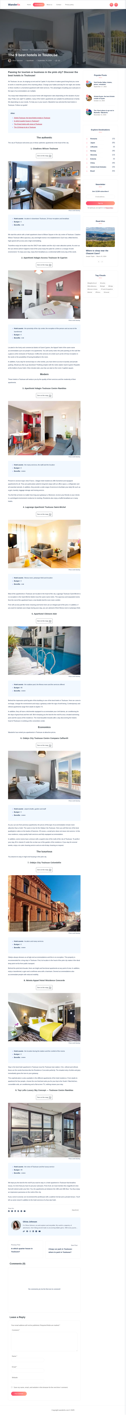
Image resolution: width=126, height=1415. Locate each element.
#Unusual (106, 292)
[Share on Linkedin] (15, 1211)
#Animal (89, 292)
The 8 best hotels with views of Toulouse (28, 124)
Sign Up (100, 203)
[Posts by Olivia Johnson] (9, 60)
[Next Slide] (102, 261)
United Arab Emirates (98, 167)
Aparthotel (30, 60)
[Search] (111, 4)
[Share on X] (12, 1211)
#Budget (102, 286)
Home (29, 4)
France (10, 50)
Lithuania (93, 147)
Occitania (17, 50)
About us (49, 4)
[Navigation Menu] (116, 4)
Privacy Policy (109, 208)
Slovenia (93, 155)
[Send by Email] (24, 1211)
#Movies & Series (92, 289)
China (92, 163)
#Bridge (110, 286)
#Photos (97, 292)
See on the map (42, 156)
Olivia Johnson (17, 60)
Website (15, 1377)
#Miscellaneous (91, 286)
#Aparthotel (75, 1210)
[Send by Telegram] (21, 1211)
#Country (102, 283)
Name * (14, 1356)
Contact (58, 4)
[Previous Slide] (98, 261)
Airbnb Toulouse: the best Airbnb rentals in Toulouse (32, 118)
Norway (93, 151)
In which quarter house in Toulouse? (26, 121)
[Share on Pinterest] (18, 1211)
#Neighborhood (92, 283)
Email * (14, 1367)
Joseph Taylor (90, 256)
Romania (93, 139)
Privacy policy (69, 4)
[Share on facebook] (9, 1211)
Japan (92, 143)
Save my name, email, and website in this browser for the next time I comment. (41, 1387)
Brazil (92, 171)
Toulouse (25, 50)
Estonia (93, 159)
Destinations (39, 4)
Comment (16, 1330)
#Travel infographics (107, 289)
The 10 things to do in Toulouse (25, 127)
